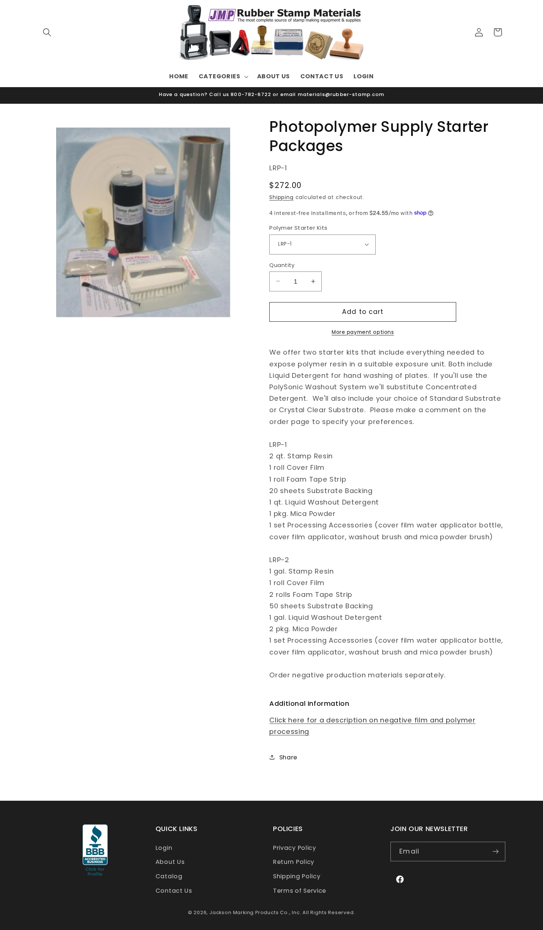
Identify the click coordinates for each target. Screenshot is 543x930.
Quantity (282, 265)
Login (164, 848)
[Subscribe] (495, 852)
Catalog (169, 876)
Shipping (281, 197)
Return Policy (293, 862)
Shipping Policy (296, 876)
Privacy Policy (294, 848)
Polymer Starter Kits (298, 228)
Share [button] (288, 757)
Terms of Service (299, 890)
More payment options (363, 331)
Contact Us (174, 890)
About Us (170, 862)
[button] (47, 32)
